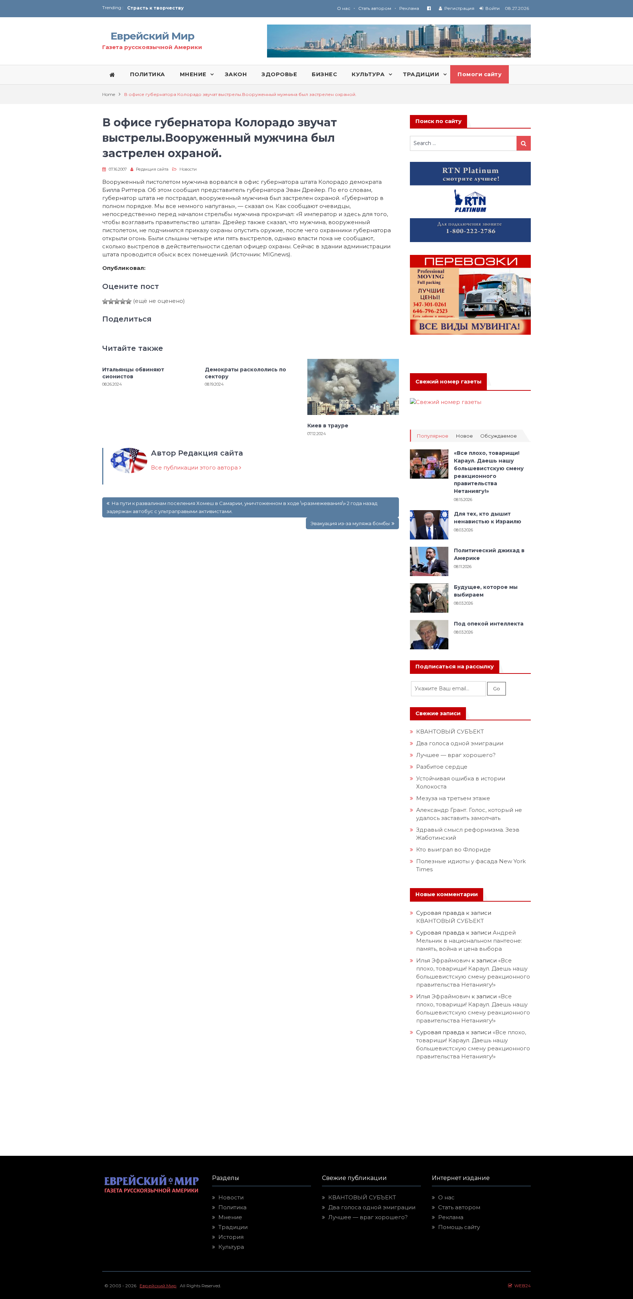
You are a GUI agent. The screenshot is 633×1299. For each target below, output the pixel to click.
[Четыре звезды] (123, 301)
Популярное (432, 436)
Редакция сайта (152, 169)
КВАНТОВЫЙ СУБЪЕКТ (450, 731)
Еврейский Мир (152, 36)
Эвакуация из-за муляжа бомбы (350, 523)
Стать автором (374, 8)
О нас (343, 8)
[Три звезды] (117, 301)
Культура (231, 1246)
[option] (221, 8)
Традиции (233, 1227)
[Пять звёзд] (129, 301)
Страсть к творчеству (155, 8)
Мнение (230, 1217)
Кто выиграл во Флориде (453, 849)
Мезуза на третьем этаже (453, 798)
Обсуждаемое (498, 436)
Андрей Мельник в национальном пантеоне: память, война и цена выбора (469, 940)
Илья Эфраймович (443, 960)
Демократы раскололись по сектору (245, 372)
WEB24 (521, 1285)
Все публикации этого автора (195, 467)
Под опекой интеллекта (488, 623)
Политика (232, 1207)
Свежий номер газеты (448, 381)
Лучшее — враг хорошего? (456, 754)
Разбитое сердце (441, 766)
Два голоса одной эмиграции (459, 743)
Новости (188, 169)
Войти (492, 8)
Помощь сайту (459, 1227)
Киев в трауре (328, 425)
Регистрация (459, 8)
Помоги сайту (479, 74)
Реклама (409, 8)
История (231, 1236)
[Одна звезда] (105, 301)
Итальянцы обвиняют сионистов (133, 372)
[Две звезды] (111, 301)
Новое (464, 436)
